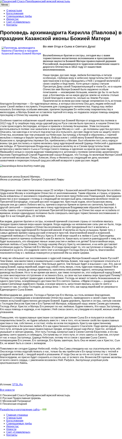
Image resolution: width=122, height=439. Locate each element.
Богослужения (14, 13)
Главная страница (17, 415)
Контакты (11, 24)
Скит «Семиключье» (18, 22)
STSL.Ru (17, 384)
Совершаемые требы (19, 16)
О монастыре (14, 10)
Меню (4, 4)
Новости (11, 429)
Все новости (7, 390)
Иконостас (12, 19)
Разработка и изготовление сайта (20, 409)
